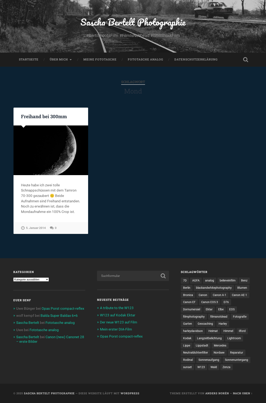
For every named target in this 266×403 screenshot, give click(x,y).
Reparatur (236, 352)
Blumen (242, 287)
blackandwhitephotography (214, 287)
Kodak (187, 338)
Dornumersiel (191, 309)
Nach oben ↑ (243, 393)
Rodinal (188, 359)
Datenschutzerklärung (196, 59)
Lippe (186, 345)
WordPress (130, 393)
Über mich (59, 59)
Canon (203, 295)
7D (185, 280)
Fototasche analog (145, 59)
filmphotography (194, 316)
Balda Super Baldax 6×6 (59, 315)
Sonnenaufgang (208, 359)
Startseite (28, 59)
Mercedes (220, 345)
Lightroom (234, 338)
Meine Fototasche (100, 59)
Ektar (209, 309)
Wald (214, 367)
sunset (187, 367)
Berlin (186, 287)
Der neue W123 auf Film (118, 322)
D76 (226, 302)
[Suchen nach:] (133, 276)
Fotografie (239, 316)
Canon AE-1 (239, 295)
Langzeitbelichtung (209, 338)
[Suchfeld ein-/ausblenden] (246, 60)
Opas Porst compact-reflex (63, 308)
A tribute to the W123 (117, 308)
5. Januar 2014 (36, 228)
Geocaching (205, 323)
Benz (244, 280)
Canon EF (189, 302)
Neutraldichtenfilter (195, 352)
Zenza (226, 367)
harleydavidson (193, 331)
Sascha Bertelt (27, 323)
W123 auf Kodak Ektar (117, 315)
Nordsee (219, 352)
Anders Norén (217, 393)
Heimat (213, 331)
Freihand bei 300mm (44, 116)
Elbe (221, 309)
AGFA (196, 280)
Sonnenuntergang (236, 359)
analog (209, 280)
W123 (201, 367)
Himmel (228, 331)
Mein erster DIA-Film (116, 329)
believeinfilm (227, 280)
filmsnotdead (218, 316)
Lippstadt (202, 345)
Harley (223, 323)
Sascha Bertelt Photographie (133, 22)
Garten (187, 323)
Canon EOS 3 (209, 302)
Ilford (242, 331)
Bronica (188, 295)
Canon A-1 (219, 295)
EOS (232, 309)
